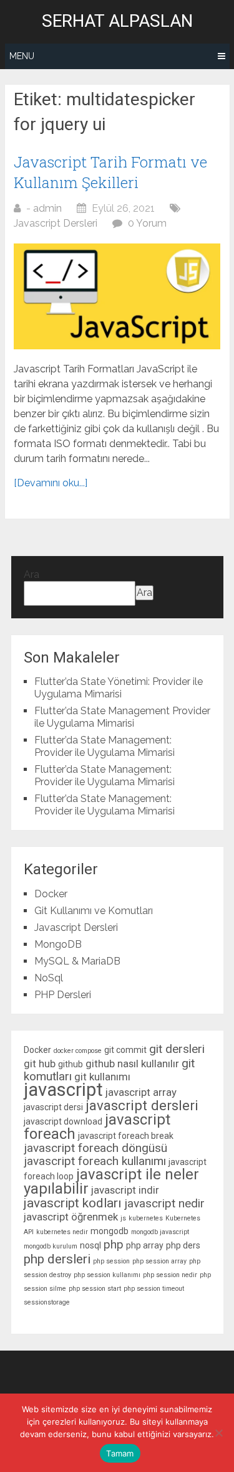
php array (144, 1245)
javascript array (141, 1092)
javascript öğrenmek (71, 1216)
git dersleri (177, 1049)
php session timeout (154, 1289)
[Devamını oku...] (50, 483)
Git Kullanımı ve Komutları (93, 911)
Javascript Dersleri (55, 223)
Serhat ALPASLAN (117, 21)
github (70, 1064)
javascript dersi (53, 1107)
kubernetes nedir (62, 1232)
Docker (50, 894)
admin (47, 208)
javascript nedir (164, 1203)
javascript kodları (73, 1203)
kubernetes (146, 1218)
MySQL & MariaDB (77, 961)
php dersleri (57, 1259)
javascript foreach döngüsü (95, 1148)
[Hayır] (218, 1433)
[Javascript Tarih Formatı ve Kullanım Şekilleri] (117, 296)
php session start (95, 1289)
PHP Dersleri (62, 995)
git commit (125, 1050)
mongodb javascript (160, 1232)
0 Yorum (147, 223)
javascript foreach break (125, 1136)
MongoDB (58, 944)
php (114, 1244)
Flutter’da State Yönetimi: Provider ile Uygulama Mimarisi (118, 688)
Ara (31, 574)
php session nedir (170, 1275)
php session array (159, 1261)
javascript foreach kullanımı (95, 1161)
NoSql (48, 978)
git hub (40, 1063)
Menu (21, 56)
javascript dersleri (141, 1105)
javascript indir (125, 1190)
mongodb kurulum (50, 1246)
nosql (90, 1245)
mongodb (109, 1231)
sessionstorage (47, 1302)
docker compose (78, 1051)
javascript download (63, 1121)
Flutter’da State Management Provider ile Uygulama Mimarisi (122, 717)
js (123, 1218)
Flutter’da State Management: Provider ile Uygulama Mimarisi (104, 746)
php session (111, 1261)
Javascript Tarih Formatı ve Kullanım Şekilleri (110, 172)
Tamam (120, 1453)
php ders (183, 1245)
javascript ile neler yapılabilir (111, 1181)
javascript (63, 1089)
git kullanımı (102, 1076)
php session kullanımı (107, 1275)
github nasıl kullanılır (132, 1063)
